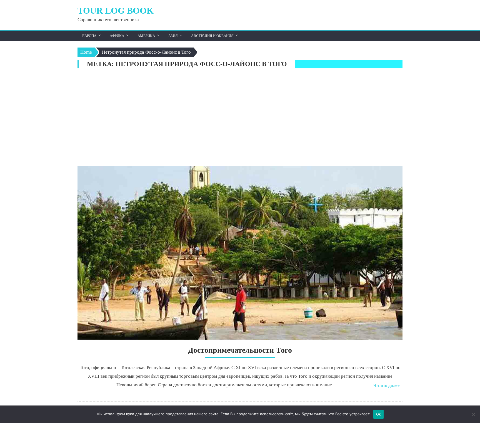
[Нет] (473, 414)
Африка (117, 36)
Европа (89, 36)
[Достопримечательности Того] (240, 253)
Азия (173, 36)
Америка (146, 36)
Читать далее (386, 385)
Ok (378, 414)
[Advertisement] (240, 118)
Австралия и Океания (212, 36)
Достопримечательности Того (240, 350)
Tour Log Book (116, 11)
